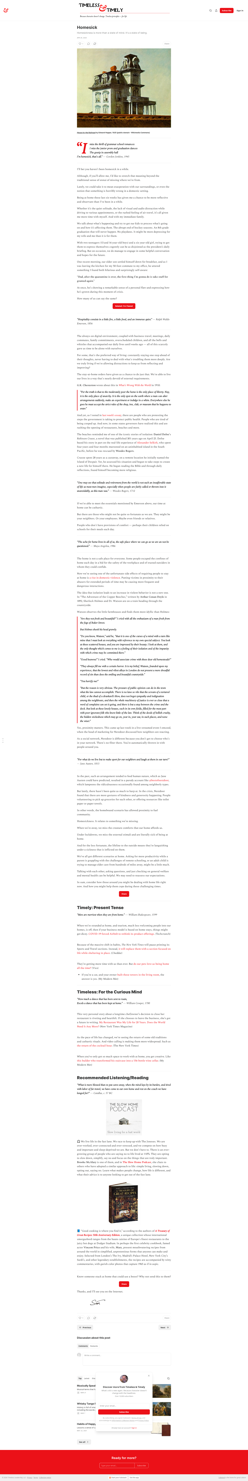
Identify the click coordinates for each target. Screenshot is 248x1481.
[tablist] (88, 1346)
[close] (149, 1376)
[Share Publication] (216, 10)
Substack (222, 1477)
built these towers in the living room (138, 975)
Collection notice (45, 1477)
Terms (35, 1477)
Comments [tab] (83, 1346)
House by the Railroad (86, 133)
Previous (87, 1327)
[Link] (73, 908)
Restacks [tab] (94, 1346)
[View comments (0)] (88, 43)
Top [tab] (80, 1378)
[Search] (210, 10)
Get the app (134, 1477)
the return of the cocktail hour (94, 1046)
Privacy (29, 1477)
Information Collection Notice (123, 1420)
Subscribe (226, 10)
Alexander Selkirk (147, 443)
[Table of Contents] (3, 740)
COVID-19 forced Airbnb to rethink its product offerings (121, 934)
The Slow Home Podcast (137, 1162)
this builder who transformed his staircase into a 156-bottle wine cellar (117, 1061)
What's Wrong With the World (135, 385)
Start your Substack (118, 1477)
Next (163, 1327)
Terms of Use (136, 1418)
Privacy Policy (143, 1420)
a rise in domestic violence (105, 578)
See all (82, 1442)
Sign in (240, 10)
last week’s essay (111, 415)
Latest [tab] (86, 1378)
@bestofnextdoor (159, 780)
